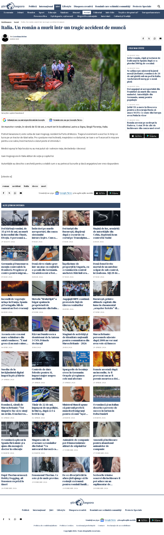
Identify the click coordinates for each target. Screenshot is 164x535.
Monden (31, 12)
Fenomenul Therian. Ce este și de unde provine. (45, 477)
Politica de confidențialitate (45, 525)
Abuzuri (76, 12)
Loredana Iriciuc (20, 36)
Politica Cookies (67, 525)
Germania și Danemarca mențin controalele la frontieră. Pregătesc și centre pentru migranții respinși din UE (14, 268)
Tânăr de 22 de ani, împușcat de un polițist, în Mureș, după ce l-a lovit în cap (45, 409)
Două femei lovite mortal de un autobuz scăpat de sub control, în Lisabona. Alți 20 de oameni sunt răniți (106, 268)
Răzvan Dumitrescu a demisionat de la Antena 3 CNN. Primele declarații (45, 339)
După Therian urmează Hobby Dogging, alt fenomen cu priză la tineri (14, 480)
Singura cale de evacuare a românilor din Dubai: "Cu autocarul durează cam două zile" (45, 444)
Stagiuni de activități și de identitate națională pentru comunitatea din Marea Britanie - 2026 (76, 339)
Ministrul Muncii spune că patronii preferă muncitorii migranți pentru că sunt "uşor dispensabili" (75, 409)
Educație (52, 12)
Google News (66, 192)
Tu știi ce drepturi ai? (128, 12)
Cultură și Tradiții (122, 16)
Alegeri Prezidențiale (87, 16)
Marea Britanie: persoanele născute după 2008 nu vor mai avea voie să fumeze (105, 339)
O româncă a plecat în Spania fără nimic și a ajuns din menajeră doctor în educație (13, 444)
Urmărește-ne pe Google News (67, 119)
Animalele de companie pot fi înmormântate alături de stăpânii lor (76, 443)
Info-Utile (110, 12)
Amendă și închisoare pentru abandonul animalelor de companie (105, 444)
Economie (8, 12)
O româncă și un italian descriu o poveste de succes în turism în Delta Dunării (106, 409)
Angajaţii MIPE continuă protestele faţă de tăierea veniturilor (76, 302)
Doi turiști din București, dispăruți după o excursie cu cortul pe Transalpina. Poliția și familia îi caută (76, 233)
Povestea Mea (40, 16)
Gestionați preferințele (85, 525)
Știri (57, 6)
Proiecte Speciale (142, 6)
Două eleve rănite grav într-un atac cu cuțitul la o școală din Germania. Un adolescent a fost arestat (45, 268)
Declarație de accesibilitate (118, 525)
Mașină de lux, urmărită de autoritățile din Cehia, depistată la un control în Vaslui (106, 233)
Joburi (20, 12)
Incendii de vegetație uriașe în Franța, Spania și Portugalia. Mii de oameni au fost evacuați (14, 303)
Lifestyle (66, 6)
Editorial (98, 12)
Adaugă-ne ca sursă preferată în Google (26, 119)
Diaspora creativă (83, 6)
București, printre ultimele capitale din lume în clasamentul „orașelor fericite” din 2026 (105, 303)
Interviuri (105, 16)
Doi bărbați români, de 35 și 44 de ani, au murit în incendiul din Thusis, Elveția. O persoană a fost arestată (14, 233)
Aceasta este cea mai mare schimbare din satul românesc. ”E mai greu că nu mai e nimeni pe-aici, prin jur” (14, 339)
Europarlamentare (151, 12)
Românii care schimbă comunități (112, 6)
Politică (33, 6)
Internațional (46, 6)
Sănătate (64, 12)
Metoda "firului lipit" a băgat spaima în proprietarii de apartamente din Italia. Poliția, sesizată (44, 303)
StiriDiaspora (6, 22)
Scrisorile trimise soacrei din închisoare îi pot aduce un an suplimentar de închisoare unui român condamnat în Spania (106, 480)
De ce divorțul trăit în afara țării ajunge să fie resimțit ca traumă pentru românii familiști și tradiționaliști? (76, 480)
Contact (101, 525)
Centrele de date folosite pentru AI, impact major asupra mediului (43, 374)
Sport (41, 12)
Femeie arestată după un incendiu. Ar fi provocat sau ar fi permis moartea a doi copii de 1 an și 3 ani (105, 374)
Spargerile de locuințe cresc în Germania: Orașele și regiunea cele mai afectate (75, 374)
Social (87, 12)
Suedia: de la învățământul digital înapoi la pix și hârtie (12, 372)
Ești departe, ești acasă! (62, 16)
